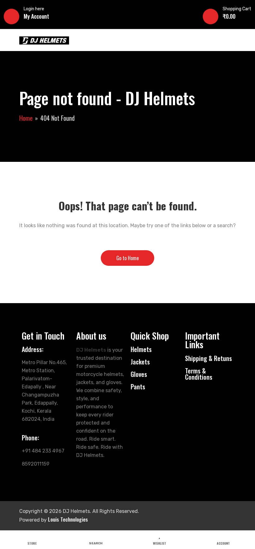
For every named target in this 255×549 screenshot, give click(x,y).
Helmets (141, 349)
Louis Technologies (68, 519)
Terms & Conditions (198, 374)
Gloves (139, 374)
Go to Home (127, 258)
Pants (138, 386)
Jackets (140, 361)
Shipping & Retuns (208, 358)
